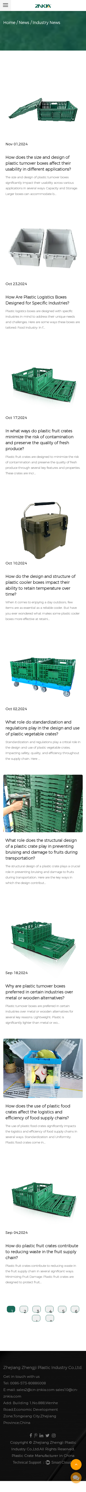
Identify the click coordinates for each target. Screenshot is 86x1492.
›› (51, 1319)
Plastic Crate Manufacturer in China (43, 1456)
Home (9, 22)
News (24, 22)
